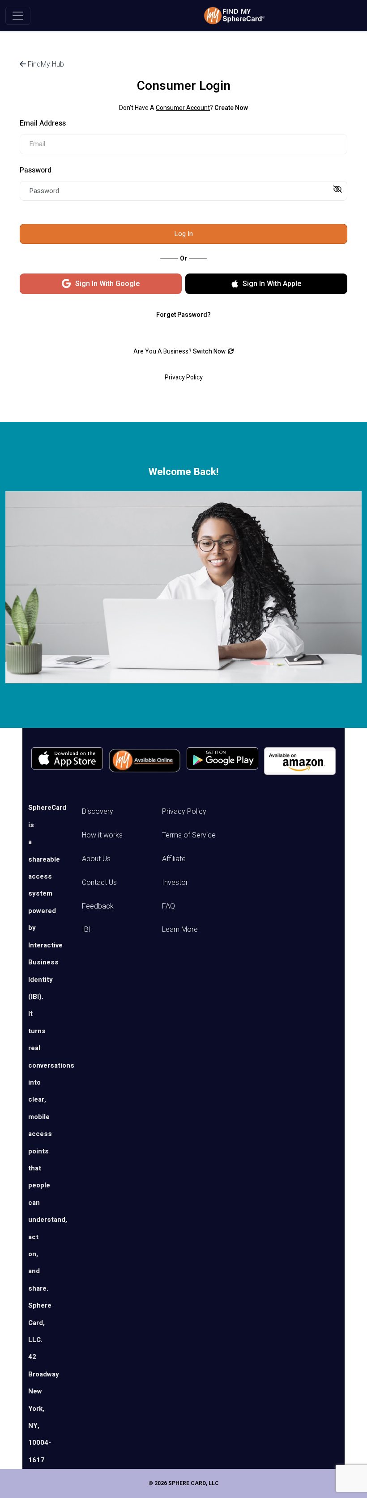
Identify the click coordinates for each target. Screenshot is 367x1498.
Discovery (97, 811)
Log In (183, 234)
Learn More (180, 929)
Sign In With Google (107, 283)
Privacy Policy (184, 811)
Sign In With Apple (272, 283)
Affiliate (174, 858)
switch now (209, 351)
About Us (96, 858)
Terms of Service (189, 835)
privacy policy (184, 377)
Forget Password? (183, 315)
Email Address (43, 123)
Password (35, 170)
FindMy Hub (45, 64)
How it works (102, 835)
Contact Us (99, 882)
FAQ (168, 906)
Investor (175, 882)
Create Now (231, 108)
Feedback (98, 906)
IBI (86, 929)
